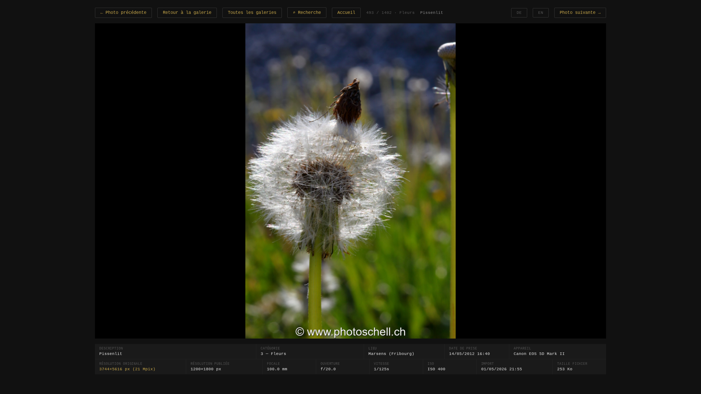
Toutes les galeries (252, 12)
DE (519, 13)
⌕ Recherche (307, 12)
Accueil (346, 12)
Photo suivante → (580, 12)
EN (540, 13)
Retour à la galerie (187, 12)
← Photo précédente (123, 12)
